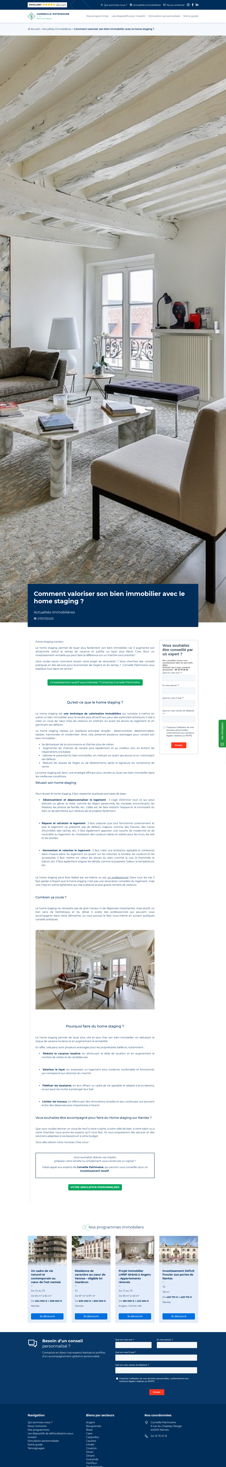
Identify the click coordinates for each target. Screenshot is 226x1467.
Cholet (90, 1444)
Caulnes (91, 1440)
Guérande (92, 1459)
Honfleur (91, 1463)
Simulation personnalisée (43, 1440)
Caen (89, 1433)
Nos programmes (38, 1429)
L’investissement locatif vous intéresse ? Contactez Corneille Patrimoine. (95, 682)
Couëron (91, 1448)
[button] (47, 4)
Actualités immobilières (147, 5)
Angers (90, 1422)
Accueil (35, 29)
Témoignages (36, 1448)
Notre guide (35, 1444)
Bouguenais (93, 1426)
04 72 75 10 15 (159, 1436)
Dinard (90, 1455)
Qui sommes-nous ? (115, 5)
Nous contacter (176, 5)
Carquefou (92, 1437)
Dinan (89, 1452)
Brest (89, 1429)
